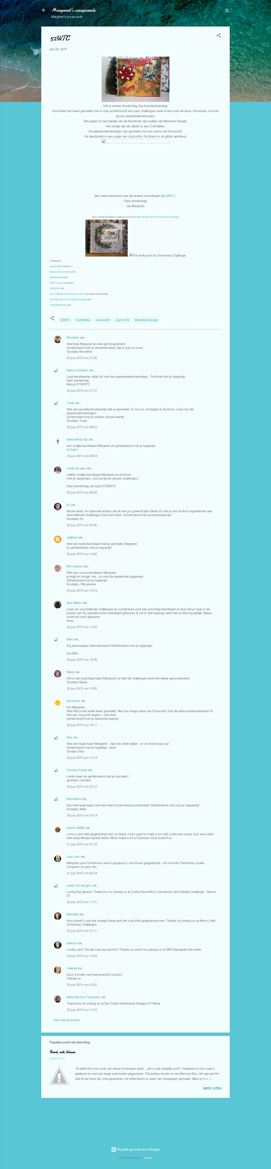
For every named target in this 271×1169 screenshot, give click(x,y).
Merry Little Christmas (61, 272)
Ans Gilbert (75, 603)
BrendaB (72, 914)
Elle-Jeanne (75, 566)
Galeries (148, 1157)
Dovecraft (103, 320)
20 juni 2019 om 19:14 (82, 758)
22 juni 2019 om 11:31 (82, 902)
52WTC (170, 196)
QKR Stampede (57, 277)
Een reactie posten (67, 1020)
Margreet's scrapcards (73, 10)
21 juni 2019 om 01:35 (82, 844)
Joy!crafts (122, 320)
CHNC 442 (55, 288)
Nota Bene (74, 799)
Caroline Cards (77, 770)
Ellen (70, 639)
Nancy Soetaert (77, 370)
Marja (70, 672)
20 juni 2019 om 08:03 (82, 427)
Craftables (83, 320)
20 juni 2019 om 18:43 (82, 660)
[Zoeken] (227, 11)
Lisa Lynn (73, 857)
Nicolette (73, 338)
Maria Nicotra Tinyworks (83, 997)
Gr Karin (72, 450)
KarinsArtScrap (77, 439)
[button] (218, 36)
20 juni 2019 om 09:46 (82, 525)
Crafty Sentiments (58, 305)
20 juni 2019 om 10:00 (82, 554)
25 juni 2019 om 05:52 (82, 985)
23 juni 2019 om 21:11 (82, 931)
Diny (69, 737)
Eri (69, 505)
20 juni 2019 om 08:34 (82, 456)
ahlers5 (72, 943)
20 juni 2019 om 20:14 (82, 815)
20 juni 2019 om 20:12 (82, 787)
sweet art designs (79, 885)
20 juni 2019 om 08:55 (82, 492)
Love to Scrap (56, 266)
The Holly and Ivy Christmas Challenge (159, 217)
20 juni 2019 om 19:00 (82, 688)
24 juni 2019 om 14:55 (82, 956)
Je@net (72, 537)
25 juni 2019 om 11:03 (82, 1010)
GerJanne (73, 701)
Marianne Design (146, 320)
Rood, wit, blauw (62, 1052)
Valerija (72, 968)
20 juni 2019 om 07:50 (82, 358)
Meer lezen (212, 1088)
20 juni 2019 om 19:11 (82, 725)
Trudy (70, 403)
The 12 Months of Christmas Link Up (67, 294)
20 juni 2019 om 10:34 (82, 590)
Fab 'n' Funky (56, 283)
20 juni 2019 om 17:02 (82, 627)
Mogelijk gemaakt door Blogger (138, 1149)
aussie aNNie (76, 828)
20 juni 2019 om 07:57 (82, 391)
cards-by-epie (76, 468)
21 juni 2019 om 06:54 (82, 873)
